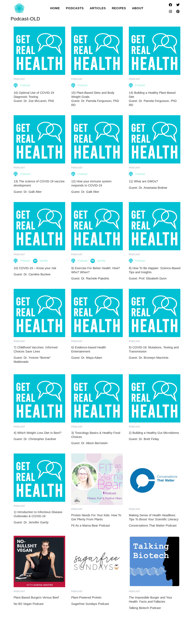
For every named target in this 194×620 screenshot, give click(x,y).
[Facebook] (170, 5)
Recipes (119, 8)
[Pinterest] (178, 11)
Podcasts (75, 8)
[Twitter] (178, 5)
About (137, 8)
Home (55, 8)
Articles (98, 8)
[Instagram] (170, 11)
